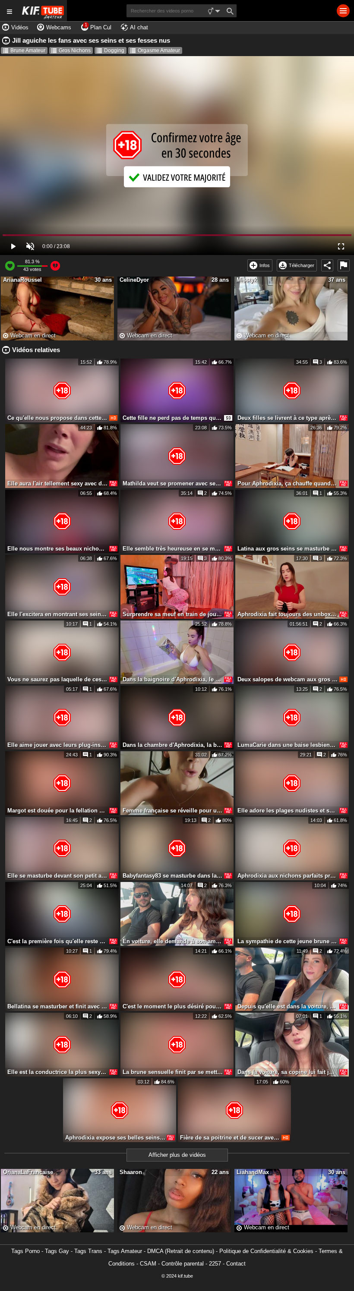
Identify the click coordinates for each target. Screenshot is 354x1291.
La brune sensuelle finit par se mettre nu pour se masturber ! (173, 1072)
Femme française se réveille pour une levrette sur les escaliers (173, 810)
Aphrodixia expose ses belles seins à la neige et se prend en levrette (115, 1137)
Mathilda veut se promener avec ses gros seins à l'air (173, 483)
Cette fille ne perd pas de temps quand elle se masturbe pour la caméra (173, 418)
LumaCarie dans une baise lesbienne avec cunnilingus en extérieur (287, 745)
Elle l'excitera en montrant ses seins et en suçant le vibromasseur (57, 614)
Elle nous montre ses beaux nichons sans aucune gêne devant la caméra (57, 548)
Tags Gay (57, 1251)
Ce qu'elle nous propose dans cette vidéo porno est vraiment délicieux (57, 418)
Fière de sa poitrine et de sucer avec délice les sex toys (230, 1137)
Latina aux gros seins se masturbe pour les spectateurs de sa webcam (287, 548)
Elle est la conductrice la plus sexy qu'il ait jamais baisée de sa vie (57, 1072)
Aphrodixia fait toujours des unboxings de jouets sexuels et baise (287, 614)
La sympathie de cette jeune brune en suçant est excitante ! (287, 941)
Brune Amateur (27, 50)
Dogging (114, 50)
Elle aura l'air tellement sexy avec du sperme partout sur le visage (57, 483)
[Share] (327, 265)
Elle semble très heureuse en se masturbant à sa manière (173, 548)
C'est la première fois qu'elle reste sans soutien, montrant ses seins (57, 941)
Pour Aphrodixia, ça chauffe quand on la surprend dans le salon (287, 483)
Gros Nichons (75, 50)
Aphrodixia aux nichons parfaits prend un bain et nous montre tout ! (287, 875)
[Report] (344, 265)
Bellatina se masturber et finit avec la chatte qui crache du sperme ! (57, 1006)
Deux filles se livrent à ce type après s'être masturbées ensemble (287, 418)
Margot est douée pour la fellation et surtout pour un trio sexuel (57, 810)
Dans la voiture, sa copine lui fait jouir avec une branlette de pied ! (287, 1072)
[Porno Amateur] (43, 10)
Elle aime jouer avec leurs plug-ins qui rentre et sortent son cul (57, 745)
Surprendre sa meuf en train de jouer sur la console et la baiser (173, 614)
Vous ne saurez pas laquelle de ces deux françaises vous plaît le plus (57, 679)
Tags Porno (25, 1251)
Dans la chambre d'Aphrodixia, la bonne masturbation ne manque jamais (173, 745)
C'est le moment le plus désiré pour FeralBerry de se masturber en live (173, 1006)
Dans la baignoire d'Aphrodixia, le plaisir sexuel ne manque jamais (173, 679)
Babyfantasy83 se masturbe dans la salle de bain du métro (173, 875)
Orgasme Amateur (159, 50)
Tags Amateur (124, 1251)
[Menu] (343, 10)
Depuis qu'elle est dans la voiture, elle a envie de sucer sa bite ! (287, 1006)
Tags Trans (88, 1251)
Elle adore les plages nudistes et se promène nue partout (287, 810)
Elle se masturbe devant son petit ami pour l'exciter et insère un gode (57, 875)
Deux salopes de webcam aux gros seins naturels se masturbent (287, 679)
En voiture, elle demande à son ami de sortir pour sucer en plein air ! (173, 941)
